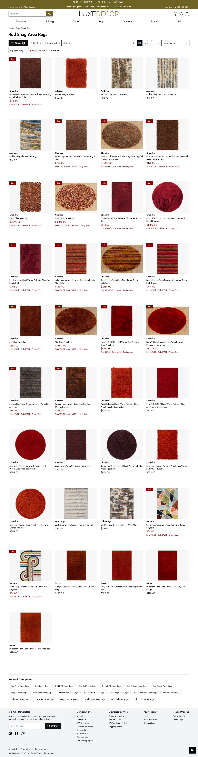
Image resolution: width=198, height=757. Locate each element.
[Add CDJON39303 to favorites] (48, 248)
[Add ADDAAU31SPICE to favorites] (94, 62)
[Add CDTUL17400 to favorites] (139, 371)
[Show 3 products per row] (134, 43)
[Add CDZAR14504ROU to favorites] (139, 433)
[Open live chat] (192, 750)
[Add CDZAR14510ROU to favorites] (48, 492)
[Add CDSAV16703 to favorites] (94, 371)
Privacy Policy (82, 733)
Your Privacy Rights (85, 740)
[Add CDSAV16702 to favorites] (48, 371)
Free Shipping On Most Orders (22, 6)
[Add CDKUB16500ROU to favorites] (139, 248)
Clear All (55, 50)
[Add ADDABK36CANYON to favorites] (139, 62)
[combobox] (27, 13)
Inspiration (89, 6)
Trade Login (178, 719)
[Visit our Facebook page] (16, 733)
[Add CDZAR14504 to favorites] (94, 433)
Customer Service (122, 6)
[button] (187, 13)
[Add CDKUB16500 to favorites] (94, 248)
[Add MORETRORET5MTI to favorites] (48, 554)
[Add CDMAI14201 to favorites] (48, 309)
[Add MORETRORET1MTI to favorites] (185, 492)
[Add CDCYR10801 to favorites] (48, 186)
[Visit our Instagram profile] (23, 733)
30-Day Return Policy (118, 723)
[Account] (175, 13)
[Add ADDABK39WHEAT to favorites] (185, 62)
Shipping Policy (115, 726)
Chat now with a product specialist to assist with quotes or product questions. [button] (171, 742)
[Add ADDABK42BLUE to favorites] (48, 124)
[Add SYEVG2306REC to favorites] (139, 554)
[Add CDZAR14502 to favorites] (185, 371)
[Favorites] (181, 13)
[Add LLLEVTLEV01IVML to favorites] (94, 492)
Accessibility (82, 730)
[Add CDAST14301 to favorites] (94, 124)
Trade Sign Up (179, 716)
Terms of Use (82, 737)
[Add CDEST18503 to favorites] (48, 62)
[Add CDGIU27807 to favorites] (139, 186)
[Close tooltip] (193, 741)
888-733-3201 (183, 6)
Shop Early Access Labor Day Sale (99, 2)
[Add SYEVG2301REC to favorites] (94, 554)
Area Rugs (26, 28)
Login (146, 716)
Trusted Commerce (85, 726)
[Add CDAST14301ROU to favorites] (139, 124)
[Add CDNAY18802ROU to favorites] (185, 309)
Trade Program (74, 6)
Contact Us (81, 719)
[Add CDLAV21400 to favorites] (185, 248)
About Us (80, 716)
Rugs (18, 28)
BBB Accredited (83, 723)
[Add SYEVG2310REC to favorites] (48, 616)
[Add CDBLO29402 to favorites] (185, 124)
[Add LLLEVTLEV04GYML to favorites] (139, 492)
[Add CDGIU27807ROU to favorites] (185, 186)
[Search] (49, 13)
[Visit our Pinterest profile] (10, 733)
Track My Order (150, 719)
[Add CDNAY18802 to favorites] (139, 309)
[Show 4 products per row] (139, 43)
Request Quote (104, 6)
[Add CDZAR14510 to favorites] (185, 433)
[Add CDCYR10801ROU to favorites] (94, 186)
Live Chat (168, 6)
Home (11, 28)
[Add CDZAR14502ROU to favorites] (48, 433)
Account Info (149, 723)
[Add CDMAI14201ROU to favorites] (94, 309)
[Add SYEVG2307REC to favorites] (185, 554)
